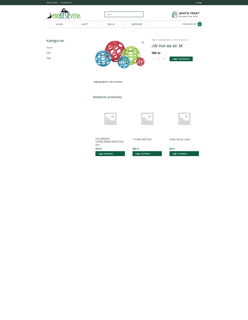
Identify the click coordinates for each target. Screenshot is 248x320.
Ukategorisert (164, 40)
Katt (85, 24)
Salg (111, 24)
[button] (143, 42)
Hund (59, 24)
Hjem (154, 40)
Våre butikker (52, 3)
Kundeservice (66, 3)
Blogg (199, 3)
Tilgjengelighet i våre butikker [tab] (108, 82)
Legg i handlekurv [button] (105, 154)
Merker (137, 24)
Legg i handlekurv (181, 59)
